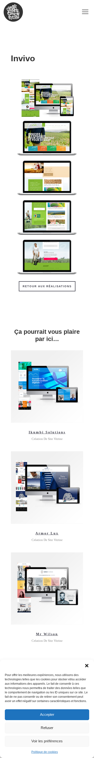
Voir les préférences (47, 741)
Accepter (47, 714)
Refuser (47, 728)
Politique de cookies (44, 752)
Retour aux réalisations (47, 286)
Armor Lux (47, 533)
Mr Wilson (47, 634)
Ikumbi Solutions (47, 432)
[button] (86, 665)
